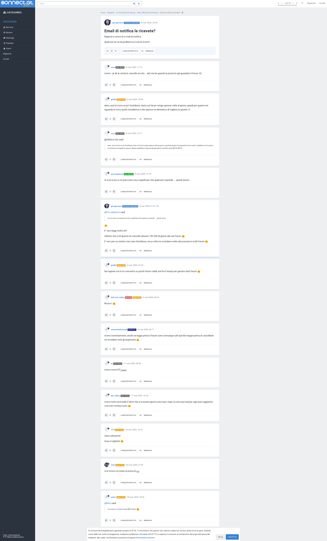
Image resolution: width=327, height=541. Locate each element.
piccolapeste (117, 174)
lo (112, 363)
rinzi (113, 465)
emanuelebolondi (119, 329)
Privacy (5, 535)
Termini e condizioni (14, 535)
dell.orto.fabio (117, 297)
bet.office (115, 395)
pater (113, 497)
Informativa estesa (145, 538)
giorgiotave (117, 23)
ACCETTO (232, 537)
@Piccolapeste (112, 212)
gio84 (113, 99)
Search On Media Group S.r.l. (16, 537)
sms (113, 67)
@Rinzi (107, 503)
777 (112, 430)
